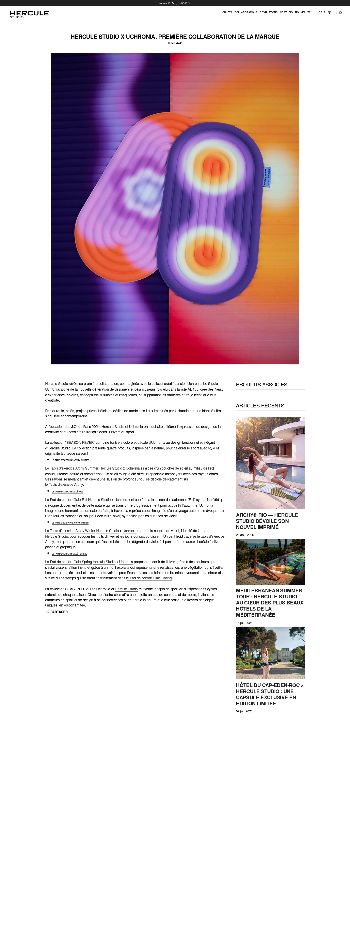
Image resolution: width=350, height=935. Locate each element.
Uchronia (194, 383)
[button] (227, 14)
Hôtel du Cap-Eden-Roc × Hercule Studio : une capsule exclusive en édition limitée (270, 694)
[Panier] (340, 12)
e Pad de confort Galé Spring (149, 577)
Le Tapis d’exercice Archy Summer (71, 468)
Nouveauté (164, 3)
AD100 (193, 389)
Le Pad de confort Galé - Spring (69, 553)
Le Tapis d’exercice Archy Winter (70, 522)
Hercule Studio (56, 383)
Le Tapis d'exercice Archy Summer (70, 460)
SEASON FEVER (80, 442)
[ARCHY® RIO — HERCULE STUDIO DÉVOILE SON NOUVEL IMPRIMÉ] (270, 463)
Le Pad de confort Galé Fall (67, 491)
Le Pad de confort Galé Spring (68, 561)
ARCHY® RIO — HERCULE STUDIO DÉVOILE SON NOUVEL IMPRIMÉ (267, 520)
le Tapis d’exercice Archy (64, 484)
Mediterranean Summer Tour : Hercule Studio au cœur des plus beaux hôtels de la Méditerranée (269, 602)
